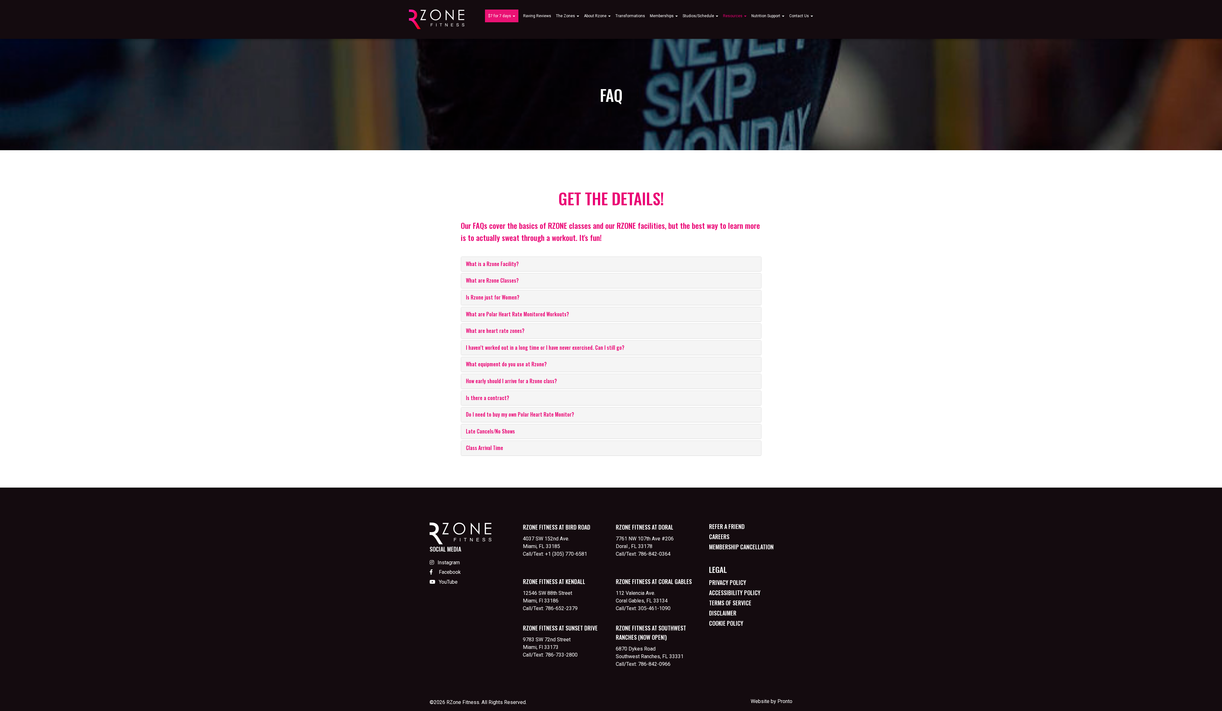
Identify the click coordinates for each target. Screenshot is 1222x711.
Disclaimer (722, 613)
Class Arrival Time (484, 448)
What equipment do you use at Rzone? (506, 364)
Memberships (662, 16)
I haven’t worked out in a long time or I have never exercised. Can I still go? (545, 347)
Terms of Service (730, 603)
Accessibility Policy (735, 592)
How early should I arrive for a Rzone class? (511, 381)
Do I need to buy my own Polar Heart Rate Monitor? (520, 414)
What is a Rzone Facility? (492, 264)
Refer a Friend (727, 526)
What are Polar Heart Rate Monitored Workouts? (517, 314)
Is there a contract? (487, 398)
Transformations (630, 16)
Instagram (449, 563)
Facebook (449, 572)
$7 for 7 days (500, 16)
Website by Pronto (771, 701)
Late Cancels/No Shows (490, 431)
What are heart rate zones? (495, 330)
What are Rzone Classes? (492, 280)
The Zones (566, 16)
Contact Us (799, 16)
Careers (719, 536)
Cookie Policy (726, 623)
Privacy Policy (727, 582)
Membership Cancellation (741, 547)
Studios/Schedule (699, 16)
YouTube (448, 582)
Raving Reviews (537, 16)
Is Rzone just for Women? (492, 297)
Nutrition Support (766, 16)
